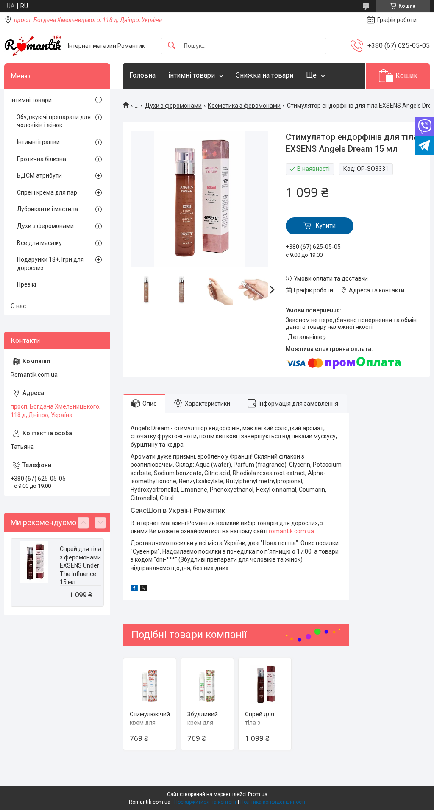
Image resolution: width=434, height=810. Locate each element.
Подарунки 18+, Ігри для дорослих (50, 263)
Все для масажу (39, 242)
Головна (142, 75)
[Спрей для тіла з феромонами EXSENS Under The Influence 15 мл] (265, 684)
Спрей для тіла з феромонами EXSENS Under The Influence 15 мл (80, 565)
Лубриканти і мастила (47, 209)
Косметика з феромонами (244, 105)
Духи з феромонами (173, 105)
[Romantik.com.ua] (32, 45)
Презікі (26, 284)
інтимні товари (191, 75)
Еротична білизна (41, 159)
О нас (18, 306)
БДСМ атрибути (39, 175)
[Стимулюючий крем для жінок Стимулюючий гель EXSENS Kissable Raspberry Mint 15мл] (150, 684)
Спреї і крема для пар (47, 192)
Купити (326, 225)
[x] (143, 589)
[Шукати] (172, 46)
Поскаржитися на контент (205, 802)
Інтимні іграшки (38, 142)
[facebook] (134, 589)
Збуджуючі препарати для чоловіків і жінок (54, 121)
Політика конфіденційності (272, 802)
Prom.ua (257, 794)
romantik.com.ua (291, 531)
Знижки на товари (264, 75)
